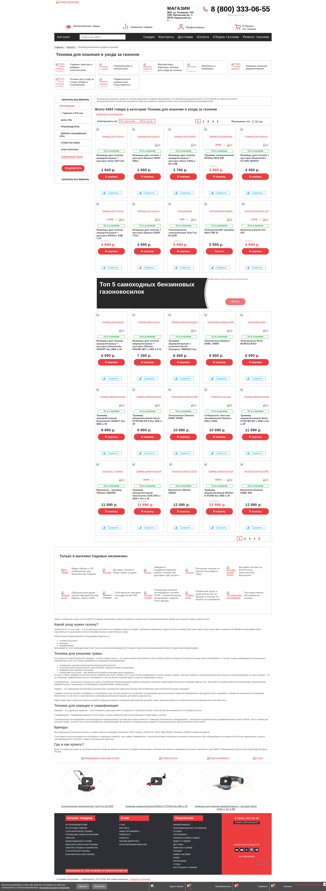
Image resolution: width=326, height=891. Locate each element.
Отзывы (177, 831)
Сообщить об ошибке (140, 879)
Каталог (63, 37)
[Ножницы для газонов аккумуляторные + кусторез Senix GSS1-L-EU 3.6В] (183, 136)
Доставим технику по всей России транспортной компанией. (250, 571)
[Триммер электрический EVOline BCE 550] (219, 136)
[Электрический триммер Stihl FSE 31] (219, 211)
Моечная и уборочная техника (81, 844)
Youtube (242, 850)
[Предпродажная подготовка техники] (100, 758)
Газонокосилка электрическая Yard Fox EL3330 (87, 806)
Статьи (176, 864)
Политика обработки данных (309, 884)
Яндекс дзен (246, 850)
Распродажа (67, 106)
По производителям (76, 825)
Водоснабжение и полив (78, 841)
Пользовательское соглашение (190, 828)
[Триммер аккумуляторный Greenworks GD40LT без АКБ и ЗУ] (111, 397)
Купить (219, 251)
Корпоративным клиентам (133, 844)
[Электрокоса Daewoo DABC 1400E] (219, 322)
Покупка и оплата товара (186, 838)
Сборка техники (226, 37)
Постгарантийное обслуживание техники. (253, 595)
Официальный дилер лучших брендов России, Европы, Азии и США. (85, 595)
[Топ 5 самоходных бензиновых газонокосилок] (311, 873)
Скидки (149, 37)
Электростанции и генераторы (81, 848)
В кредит (177, 851)
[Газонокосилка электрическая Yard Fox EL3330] (183, 211)
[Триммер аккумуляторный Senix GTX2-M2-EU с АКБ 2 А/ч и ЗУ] (255, 397)
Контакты (166, 37)
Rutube (251, 850)
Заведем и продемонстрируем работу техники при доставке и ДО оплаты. (167, 571)
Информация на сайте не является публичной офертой (96, 871)
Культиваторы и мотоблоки (80, 854)
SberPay (262, 862)
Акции (176, 858)
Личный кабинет (181, 825)
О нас (122, 825)
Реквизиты (125, 834)
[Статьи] (258, 758)
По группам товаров (76, 828)
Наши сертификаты (129, 831)
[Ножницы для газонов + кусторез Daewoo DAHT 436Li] (147, 136)
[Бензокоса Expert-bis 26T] (255, 211)
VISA (230, 862)
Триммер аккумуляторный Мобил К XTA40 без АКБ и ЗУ (156, 806)
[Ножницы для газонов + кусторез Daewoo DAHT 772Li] (147, 211)
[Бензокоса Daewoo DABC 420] (255, 471)
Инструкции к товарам (185, 867)
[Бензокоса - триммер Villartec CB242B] (111, 471)
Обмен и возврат (182, 854)
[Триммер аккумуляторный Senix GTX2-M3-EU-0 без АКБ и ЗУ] (147, 397)
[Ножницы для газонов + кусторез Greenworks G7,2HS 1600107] (255, 136)
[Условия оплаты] (168, 758)
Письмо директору (129, 841)
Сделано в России (73, 113)
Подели (250, 862)
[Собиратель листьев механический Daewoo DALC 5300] (219, 397)
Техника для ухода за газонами (81, 834)
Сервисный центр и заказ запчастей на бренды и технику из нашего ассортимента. (208, 595)
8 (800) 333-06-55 (240, 9)
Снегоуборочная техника (78, 831)
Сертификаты (180, 834)
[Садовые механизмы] (104, 1)
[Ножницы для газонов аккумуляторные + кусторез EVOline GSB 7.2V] (111, 211)
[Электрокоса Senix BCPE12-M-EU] (255, 322)
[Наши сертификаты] (218, 758)
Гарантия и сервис (183, 848)
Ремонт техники (256, 37)
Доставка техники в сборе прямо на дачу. (125, 571)
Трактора (70, 838)
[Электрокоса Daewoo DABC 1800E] (183, 397)
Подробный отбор (72, 157)
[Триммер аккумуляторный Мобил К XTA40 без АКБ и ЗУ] (219, 471)
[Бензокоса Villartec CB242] (183, 471)
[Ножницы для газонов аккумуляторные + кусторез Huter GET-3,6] (111, 136)
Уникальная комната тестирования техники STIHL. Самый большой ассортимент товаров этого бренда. (167, 595)
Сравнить (113, 192)
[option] (183, 293)
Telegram (256, 850)
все (261, 121)
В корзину (111, 176)
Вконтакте (237, 850)
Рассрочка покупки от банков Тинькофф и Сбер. (208, 571)
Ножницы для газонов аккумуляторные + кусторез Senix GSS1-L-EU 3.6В (226, 807)
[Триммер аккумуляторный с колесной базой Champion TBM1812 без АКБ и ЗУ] (183, 322)
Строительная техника (77, 851)
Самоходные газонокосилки (109, 114)
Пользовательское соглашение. (54, 887)
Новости (124, 838)
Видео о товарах (182, 841)
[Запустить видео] (87, 781)
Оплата (203, 37)
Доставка (185, 37)
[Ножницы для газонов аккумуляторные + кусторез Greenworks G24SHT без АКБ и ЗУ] (111, 322)
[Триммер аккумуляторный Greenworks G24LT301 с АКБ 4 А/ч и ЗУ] (147, 471)
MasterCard (238, 862)
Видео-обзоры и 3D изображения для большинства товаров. (83, 571)
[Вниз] (311, 24)
